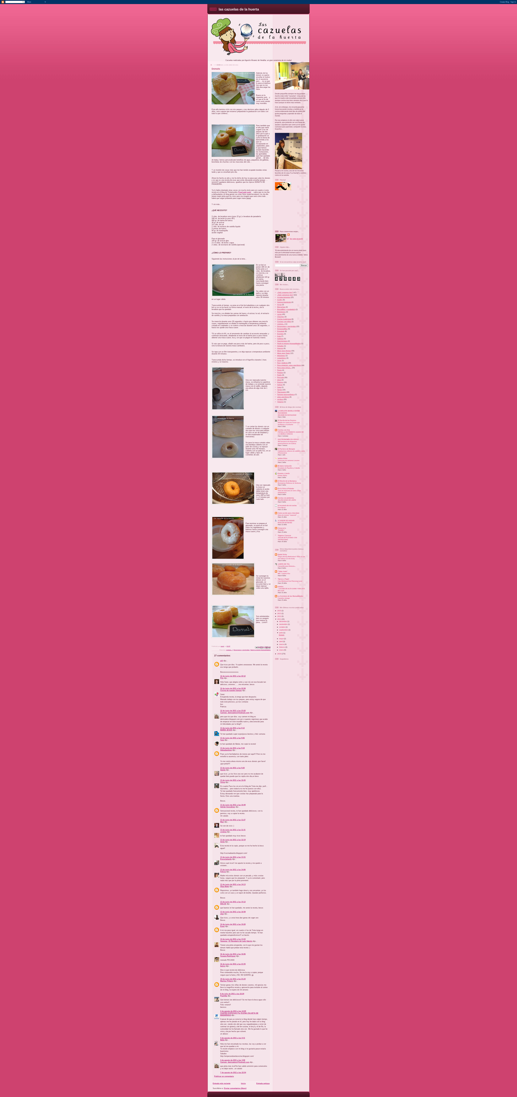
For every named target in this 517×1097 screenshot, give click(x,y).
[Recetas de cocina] (283, 190)
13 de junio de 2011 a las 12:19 (233, 840)
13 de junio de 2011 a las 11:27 (232, 820)
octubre (282, 627)
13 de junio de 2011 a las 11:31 (232, 830)
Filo (221, 678)
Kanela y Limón (284, 473)
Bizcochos (281, 307)
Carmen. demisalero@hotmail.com (234, 713)
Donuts (281, 635)
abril (281, 641)
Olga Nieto (224, 886)
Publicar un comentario (224, 1076)
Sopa (279, 387)
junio (281, 633)
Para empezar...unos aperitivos (289, 365)
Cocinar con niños (284, 321)
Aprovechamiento (284, 302)
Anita (222, 842)
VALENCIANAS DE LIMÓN (287, 500)
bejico (222, 966)
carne (279, 314)
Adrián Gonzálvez (227, 807)
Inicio (243, 1083)
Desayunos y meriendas (242, 650)
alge (222, 914)
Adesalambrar (226, 750)
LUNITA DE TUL (284, 564)
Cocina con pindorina (286, 498)
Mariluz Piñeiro (226, 981)
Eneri (222, 926)
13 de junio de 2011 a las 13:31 (233, 857)
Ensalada (280, 331)
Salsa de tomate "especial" (287, 515)
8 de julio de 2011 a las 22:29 (232, 994)
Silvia (222, 782)
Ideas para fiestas (284, 351)
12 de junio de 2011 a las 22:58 (233, 688)
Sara (222, 740)
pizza (279, 380)
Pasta (279, 370)
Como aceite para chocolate (288, 513)
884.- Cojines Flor (284, 573)
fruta (279, 336)
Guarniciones (282, 341)
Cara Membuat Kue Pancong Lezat (290, 581)
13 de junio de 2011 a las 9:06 (232, 738)
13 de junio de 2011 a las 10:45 (233, 780)
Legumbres (281, 358)
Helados (280, 346)
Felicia (223, 872)
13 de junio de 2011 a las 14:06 (233, 870)
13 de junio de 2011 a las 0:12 (232, 728)
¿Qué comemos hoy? (285, 295)
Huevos (280, 348)
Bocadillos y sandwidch (286, 309)
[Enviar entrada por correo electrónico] (256, 647)
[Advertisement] (292, 210)
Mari (222, 822)
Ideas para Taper (283, 353)
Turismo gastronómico (285, 394)
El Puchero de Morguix (286, 449)
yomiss (280, 586)
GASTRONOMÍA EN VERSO (288, 439)
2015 (279, 611)
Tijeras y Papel (283, 579)
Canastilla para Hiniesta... (287, 566)
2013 (279, 613)
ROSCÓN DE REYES (285, 522)
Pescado (280, 377)
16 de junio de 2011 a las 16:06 (233, 954)
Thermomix (281, 392)
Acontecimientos (283, 297)
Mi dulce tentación (285, 466)
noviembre (283, 624)
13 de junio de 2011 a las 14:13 (233, 884)
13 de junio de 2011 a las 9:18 (232, 748)
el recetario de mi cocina (287, 505)
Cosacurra (282, 528)
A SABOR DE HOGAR (286, 520)
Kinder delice (282, 475)
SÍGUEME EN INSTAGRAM (287, 415)
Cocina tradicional (284, 319)
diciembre (283, 621)
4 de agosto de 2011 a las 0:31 (232, 1038)
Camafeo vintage (284, 598)
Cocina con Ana (284, 430)
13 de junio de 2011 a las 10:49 (233, 805)
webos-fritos (282, 458)
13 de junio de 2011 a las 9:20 (232, 768)
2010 (279, 654)
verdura (280, 399)
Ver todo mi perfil (296, 239)
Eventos (280, 334)
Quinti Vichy (282, 554)
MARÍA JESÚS (226, 730)
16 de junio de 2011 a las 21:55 (233, 964)
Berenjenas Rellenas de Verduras (289, 483)
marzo (281, 644)
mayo (281, 639)
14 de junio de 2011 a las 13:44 (233, 939)
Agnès (223, 770)
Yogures (280, 402)
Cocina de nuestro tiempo (231, 690)
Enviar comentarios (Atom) (235, 1088)
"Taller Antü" (283, 571)
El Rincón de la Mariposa (287, 481)
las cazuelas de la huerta (239, 9)
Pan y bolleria (282, 363)
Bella (222, 1040)
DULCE (223, 904)
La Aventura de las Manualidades (290, 596)
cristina (223, 832)
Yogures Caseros (284, 535)
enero (281, 650)
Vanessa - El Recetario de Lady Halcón (236, 941)
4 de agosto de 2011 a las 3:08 (232, 1060)
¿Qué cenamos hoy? (285, 292)
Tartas (279, 390)
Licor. (279, 360)
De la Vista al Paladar (286, 488)
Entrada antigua (263, 1083)
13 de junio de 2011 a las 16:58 (233, 912)
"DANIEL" (281, 530)
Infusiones (281, 356)
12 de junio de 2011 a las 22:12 (233, 676)
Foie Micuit (282, 507)
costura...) (229, 650)
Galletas (280, 339)
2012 (279, 616)
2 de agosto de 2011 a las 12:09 (233, 1011)
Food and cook (244, 192)
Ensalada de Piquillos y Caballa (289, 468)
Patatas (280, 372)
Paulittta (223, 996)
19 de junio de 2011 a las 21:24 (233, 979)
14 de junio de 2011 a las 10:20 (233, 924)
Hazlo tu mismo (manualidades (260, 650)
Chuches (280, 317)
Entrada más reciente (221, 1083)
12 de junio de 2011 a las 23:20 (233, 711)
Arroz (279, 304)
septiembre (283, 630)
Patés (279, 375)
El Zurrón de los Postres (287, 420)
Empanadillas (282, 329)
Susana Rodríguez (228, 956)
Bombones (281, 312)
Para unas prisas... (284, 368)
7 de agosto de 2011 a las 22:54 (233, 1073)
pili (221, 661)
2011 (279, 619)
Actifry (279, 300)
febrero (282, 647)
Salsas (279, 385)
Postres (280, 382)
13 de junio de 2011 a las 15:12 (233, 902)
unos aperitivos (283, 397)
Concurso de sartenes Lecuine (288, 460)
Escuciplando (226, 859)
